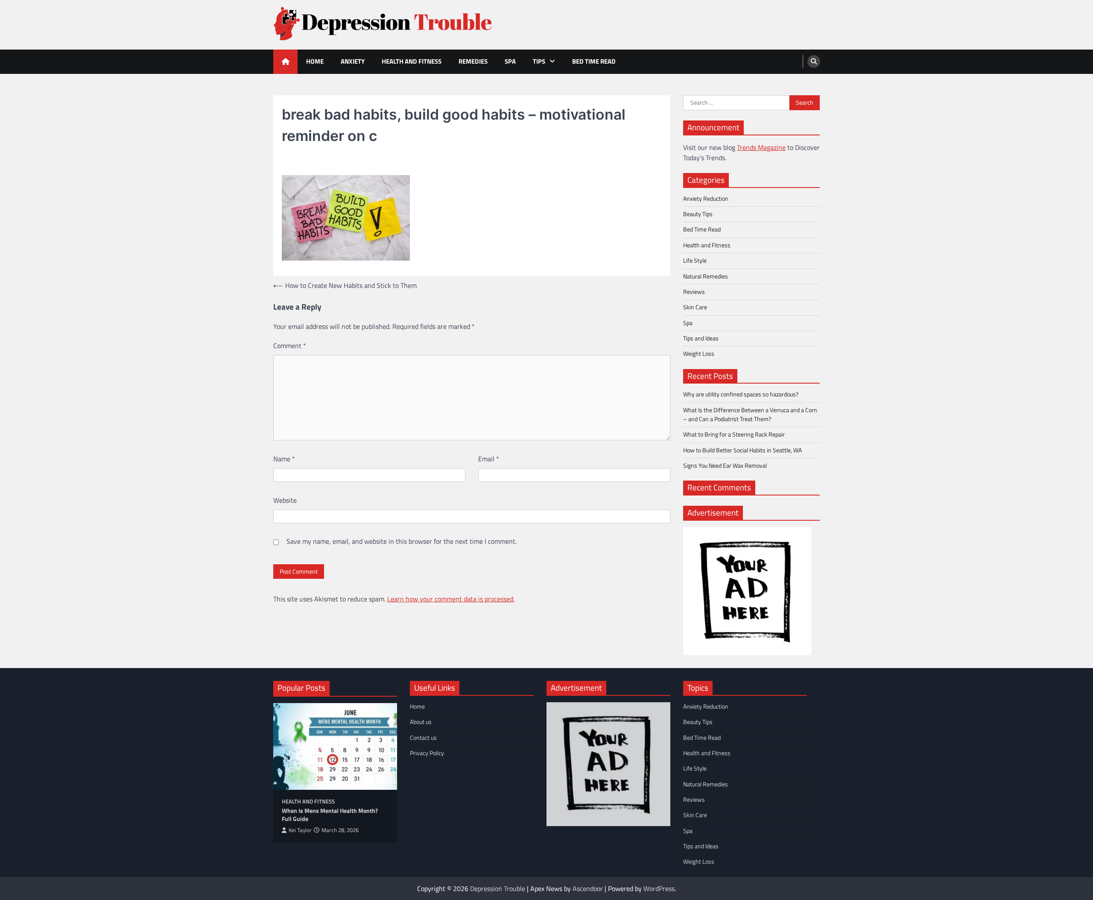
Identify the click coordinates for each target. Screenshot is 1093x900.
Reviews (694, 291)
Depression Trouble (497, 888)
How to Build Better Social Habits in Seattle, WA (742, 450)
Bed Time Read (594, 61)
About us (421, 722)
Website (285, 500)
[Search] (813, 61)
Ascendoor (588, 888)
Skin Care (695, 307)
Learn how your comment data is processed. (450, 599)
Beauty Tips (698, 214)
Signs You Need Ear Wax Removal (725, 465)
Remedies (473, 61)
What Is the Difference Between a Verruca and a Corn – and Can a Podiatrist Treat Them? (750, 414)
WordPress (659, 888)
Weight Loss (698, 353)
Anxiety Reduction (705, 198)
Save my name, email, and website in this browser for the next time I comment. (401, 541)
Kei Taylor (300, 830)
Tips (539, 61)
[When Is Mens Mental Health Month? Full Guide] (335, 746)
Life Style (695, 260)
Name (284, 459)
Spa (510, 61)
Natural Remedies (705, 276)
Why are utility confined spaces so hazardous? (740, 394)
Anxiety (353, 61)
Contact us (423, 737)
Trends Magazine (761, 147)
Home (315, 61)
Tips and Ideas (701, 338)
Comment (289, 345)
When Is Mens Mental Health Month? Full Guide (330, 815)
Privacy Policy (427, 753)
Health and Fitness (411, 61)
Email (488, 459)
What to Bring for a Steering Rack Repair (734, 434)
